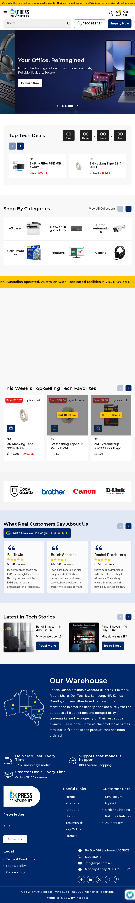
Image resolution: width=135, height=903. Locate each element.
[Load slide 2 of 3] (69, 106)
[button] (7, 13)
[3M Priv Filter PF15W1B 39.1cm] (19, 166)
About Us (72, 810)
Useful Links (74, 789)
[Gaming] (110, 252)
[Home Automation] (110, 228)
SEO (67, 897)
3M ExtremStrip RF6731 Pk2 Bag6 (107, 446)
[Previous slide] (57, 106)
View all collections (102, 208)
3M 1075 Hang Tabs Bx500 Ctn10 (109, 359)
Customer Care (116, 789)
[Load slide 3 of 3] (72, 106)
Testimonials (74, 823)
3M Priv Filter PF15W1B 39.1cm (45, 165)
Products (72, 803)
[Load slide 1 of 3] (64, 106)
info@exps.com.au (98, 863)
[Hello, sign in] (111, 14)
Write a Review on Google (30, 533)
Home (70, 796)
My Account (114, 796)
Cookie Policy (15, 872)
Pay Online (73, 829)
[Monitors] (67, 252)
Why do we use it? (49, 636)
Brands (71, 816)
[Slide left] (12, 146)
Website (54, 897)
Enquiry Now (119, 23)
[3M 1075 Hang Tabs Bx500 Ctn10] (111, 328)
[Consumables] (25, 252)
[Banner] (22, 491)
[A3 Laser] (25, 228)
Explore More (16, 89)
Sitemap (71, 836)
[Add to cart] (54, 341)
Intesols (82, 897)
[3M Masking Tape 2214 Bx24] (79, 166)
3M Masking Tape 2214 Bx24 (105, 165)
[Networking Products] (67, 228)
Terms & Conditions (20, 859)
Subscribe (15, 839)
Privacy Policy (16, 865)
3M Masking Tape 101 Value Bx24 (67, 446)
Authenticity (114, 823)
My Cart (110, 803)
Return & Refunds (118, 816)
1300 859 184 (93, 23)
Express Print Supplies (57, 891)
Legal (9, 851)
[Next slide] (77, 106)
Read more (47, 645)
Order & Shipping (117, 810)
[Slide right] (20, 146)
